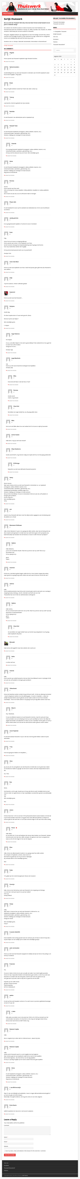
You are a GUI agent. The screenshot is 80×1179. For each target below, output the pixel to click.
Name (5, 1137)
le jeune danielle (15, 932)
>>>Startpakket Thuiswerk (59, 31)
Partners (55, 42)
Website (6, 1146)
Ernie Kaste (13, 1105)
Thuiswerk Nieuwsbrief (59, 44)
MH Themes (25, 1175)
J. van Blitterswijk (15, 1087)
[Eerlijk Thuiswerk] (38, 11)
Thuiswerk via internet (58, 24)
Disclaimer (56, 39)
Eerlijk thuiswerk (8, 13)
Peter (13, 828)
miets (11, 810)
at (11, 145)
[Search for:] (64, 50)
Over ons (55, 36)
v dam (13, 1011)
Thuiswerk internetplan (59, 22)
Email (5, 1141)
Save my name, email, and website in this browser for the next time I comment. (26, 1151)
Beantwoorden (9, 61)
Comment (6, 1125)
